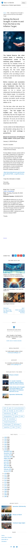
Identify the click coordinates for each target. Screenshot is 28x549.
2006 (5, 494)
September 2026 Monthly (15, 394)
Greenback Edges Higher (19, 523)
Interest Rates (17, 424)
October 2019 (7, 455)
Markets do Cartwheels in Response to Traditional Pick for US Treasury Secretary (13, 275)
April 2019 (6, 465)
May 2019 (6, 464)
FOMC (8, 13)
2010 (5, 487)
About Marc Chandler (6, 537)
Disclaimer (4, 541)
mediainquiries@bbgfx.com (14, 352)
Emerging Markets (8, 416)
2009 (5, 489)
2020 (5, 448)
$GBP (15, 413)
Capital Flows (7, 427)
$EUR (5, 410)
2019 (5, 450)
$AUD (22, 416)
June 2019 (6, 462)
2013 (5, 482)
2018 (5, 473)
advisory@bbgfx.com (16, 364)
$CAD (5, 419)
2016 (5, 477)
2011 (5, 486)
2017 (5, 475)
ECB (17, 410)
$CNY (18, 427)
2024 (5, 441)
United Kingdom (7, 424)
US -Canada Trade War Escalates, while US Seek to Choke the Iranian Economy (16, 382)
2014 (5, 480)
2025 (5, 439)
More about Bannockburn (14, 340)
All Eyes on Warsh (13, 375)
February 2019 (7, 469)
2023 (5, 442)
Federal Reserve (7, 413)
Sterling (16, 416)
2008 (5, 491)
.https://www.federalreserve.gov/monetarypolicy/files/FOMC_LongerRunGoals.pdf (13, 174)
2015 (5, 478)
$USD (5, 408)
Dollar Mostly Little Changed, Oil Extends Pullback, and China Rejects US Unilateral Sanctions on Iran (17, 389)
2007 (5, 493)
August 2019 (7, 458)
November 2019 (8, 453)
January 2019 (7, 471)
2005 (5, 496)
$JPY (21, 410)
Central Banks (12, 419)
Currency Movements (19, 408)
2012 (5, 484)
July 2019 (6, 460)
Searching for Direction (8, 304)
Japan (10, 408)
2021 (5, 446)
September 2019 (8, 456)
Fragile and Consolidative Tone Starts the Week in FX (13, 290)
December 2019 (8, 451)
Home (4, 13)
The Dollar (11, 410)
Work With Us (4, 539)
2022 (5, 444)
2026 (5, 437)
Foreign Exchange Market (9, 421)
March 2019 (7, 467)
